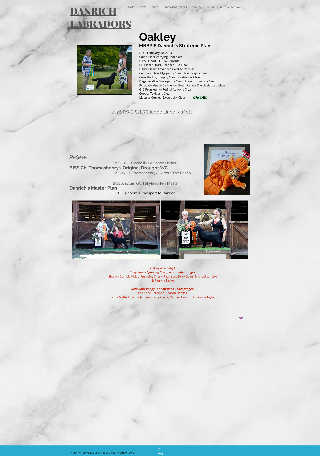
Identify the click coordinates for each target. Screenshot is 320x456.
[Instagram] (241, 319)
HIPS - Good (148, 61)
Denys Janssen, (141, 297)
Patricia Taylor (164, 280)
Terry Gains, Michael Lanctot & (173, 297)
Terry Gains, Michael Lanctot (197, 276)
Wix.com (130, 453)
